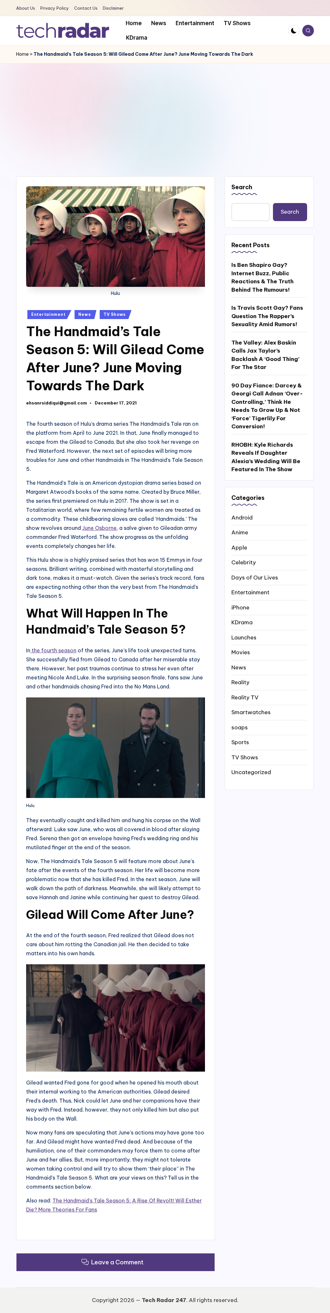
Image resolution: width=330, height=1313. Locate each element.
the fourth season (53, 650)
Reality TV (244, 697)
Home (22, 54)
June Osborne (99, 528)
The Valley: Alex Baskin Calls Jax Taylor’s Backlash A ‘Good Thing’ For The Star (265, 355)
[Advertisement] (165, 112)
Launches (244, 637)
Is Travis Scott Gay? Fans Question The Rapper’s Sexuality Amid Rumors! (267, 316)
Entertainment (48, 314)
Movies (240, 652)
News (84, 314)
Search (241, 187)
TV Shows (114, 314)
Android (242, 517)
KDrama (242, 622)
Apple (239, 547)
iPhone (240, 607)
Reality (240, 682)
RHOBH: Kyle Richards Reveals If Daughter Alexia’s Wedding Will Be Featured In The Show (265, 457)
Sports (240, 742)
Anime (239, 532)
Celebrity (243, 562)
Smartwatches (251, 712)
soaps (239, 727)
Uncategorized (251, 772)
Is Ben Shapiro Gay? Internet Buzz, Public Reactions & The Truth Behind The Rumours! (262, 277)
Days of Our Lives (254, 577)
